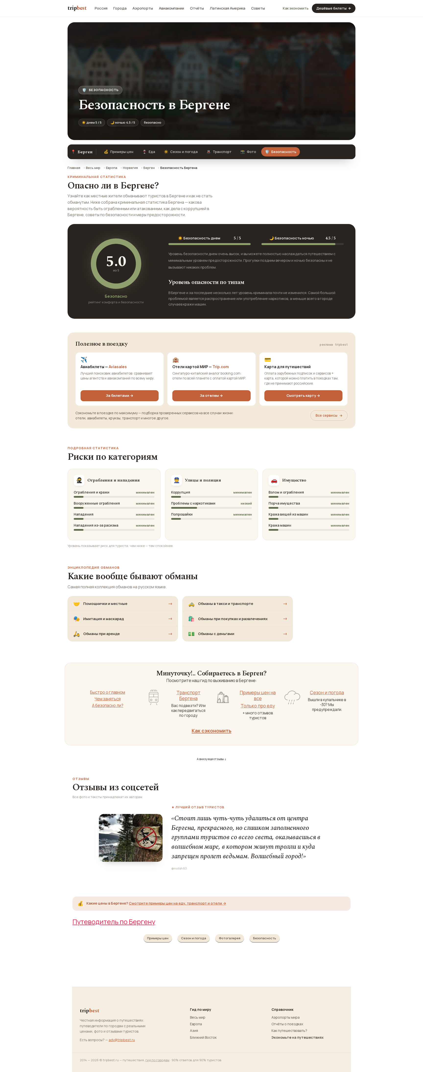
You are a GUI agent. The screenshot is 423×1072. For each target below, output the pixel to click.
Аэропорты (142, 8)
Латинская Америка (227, 8)
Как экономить (295, 8)
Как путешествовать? (289, 1030)
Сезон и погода (181, 151)
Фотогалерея (229, 938)
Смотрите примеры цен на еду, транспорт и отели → (177, 903)
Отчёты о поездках (287, 1024)
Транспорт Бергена (188, 696)
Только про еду (258, 706)
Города (120, 8)
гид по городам (157, 1060)
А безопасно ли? (107, 705)
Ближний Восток (203, 1037)
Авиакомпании (171, 8)
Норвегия (130, 167)
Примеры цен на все (258, 696)
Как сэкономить (211, 730)
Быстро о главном (107, 692)
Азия (194, 1030)
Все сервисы (329, 415)
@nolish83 (179, 868)
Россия (101, 8)
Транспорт (219, 151)
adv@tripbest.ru (122, 1039)
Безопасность (264, 938)
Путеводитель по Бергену (113, 921)
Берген (149, 167)
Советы (258, 8)
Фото (248, 151)
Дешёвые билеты (333, 8)
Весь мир (93, 167)
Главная (74, 167)
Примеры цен (118, 151)
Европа (111, 167)
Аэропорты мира (285, 1017)
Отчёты (197, 8)
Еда (148, 151)
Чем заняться (108, 699)
